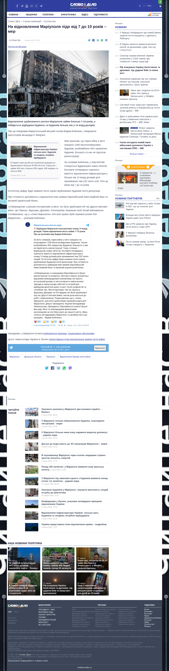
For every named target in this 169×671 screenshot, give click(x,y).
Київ (74, 609)
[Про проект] (160, 2)
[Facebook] (17, 6)
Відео (85, 15)
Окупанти (50, 357)
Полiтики (48, 15)
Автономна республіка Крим (83, 611)
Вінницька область (79, 614)
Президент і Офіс (47, 610)
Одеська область (102, 622)
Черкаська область (125, 620)
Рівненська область (103, 626)
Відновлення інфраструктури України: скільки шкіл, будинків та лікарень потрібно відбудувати (46, 152)
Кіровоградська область (104, 614)
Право (146, 622)
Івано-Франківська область (106, 609)
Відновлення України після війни (75, 357)
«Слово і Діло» (25, 655)
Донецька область (33, 357)
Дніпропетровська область (82, 618)
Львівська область (102, 618)
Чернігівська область (126, 624)
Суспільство (50, 21)
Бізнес (146, 609)
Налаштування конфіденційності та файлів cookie (28, 661)
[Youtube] (26, 6)
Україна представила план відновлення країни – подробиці (74, 525)
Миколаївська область (104, 620)
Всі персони (44, 625)
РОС (149, 6)
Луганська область (102, 616)
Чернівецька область (126, 622)
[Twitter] (36, 6)
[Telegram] (22, 6)
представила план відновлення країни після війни (77, 339)
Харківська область (126, 614)
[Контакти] (160, 6)
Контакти (12, 621)
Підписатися (100, 348)
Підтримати (101, 15)
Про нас (12, 618)
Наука (146, 616)
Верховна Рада (46, 612)
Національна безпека (152, 618)
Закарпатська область (81, 624)
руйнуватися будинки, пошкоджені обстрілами (68, 333)
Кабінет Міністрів (47, 615)
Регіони (102, 605)
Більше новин (137, 154)
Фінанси (147, 626)
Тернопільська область (127, 611)
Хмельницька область (127, 618)
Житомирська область (81, 622)
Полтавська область (103, 624)
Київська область (102, 611)
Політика (147, 620)
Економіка (148, 611)
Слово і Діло (14, 21)
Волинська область (80, 616)
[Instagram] (31, 6)
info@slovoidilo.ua (84, 667)
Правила (12, 623)
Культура (148, 614)
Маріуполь (15, 357)
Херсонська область (126, 616)
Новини (13, 15)
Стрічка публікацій (32, 21)
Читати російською (17, 47)
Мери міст (43, 622)
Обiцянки (31, 15)
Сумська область (125, 609)
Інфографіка (68, 15)
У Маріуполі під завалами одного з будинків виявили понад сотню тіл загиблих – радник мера (74, 481)
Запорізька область (80, 626)
